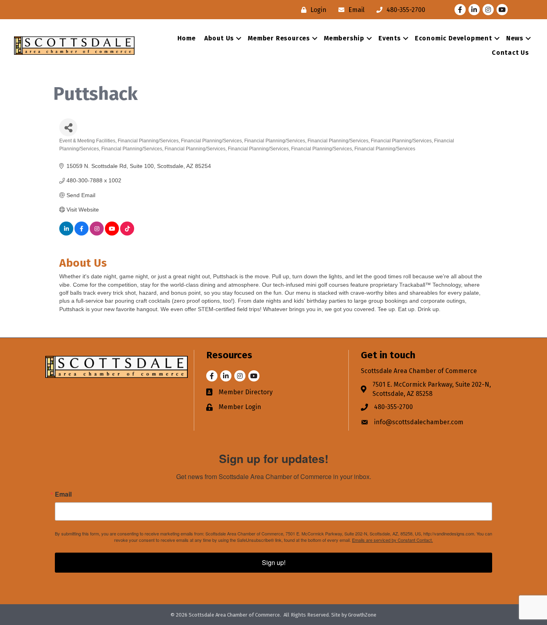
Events (389, 38)
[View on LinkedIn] (66, 233)
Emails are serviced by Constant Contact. (392, 540)
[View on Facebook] (81, 233)
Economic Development (453, 38)
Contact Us (510, 52)
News (514, 38)
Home (186, 38)
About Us (219, 38)
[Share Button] (68, 127)
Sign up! (274, 562)
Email (63, 494)
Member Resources (279, 38)
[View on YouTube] (112, 233)
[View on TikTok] (127, 233)
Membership (344, 38)
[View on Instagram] (97, 233)
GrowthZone (362, 615)
